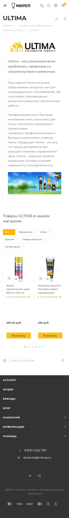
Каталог (9, 380)
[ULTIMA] (34, 46)
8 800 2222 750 (35, 450)
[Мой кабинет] (55, 6)
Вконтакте (30, 476)
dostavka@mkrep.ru (37, 457)
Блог (7, 408)
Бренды (9, 398)
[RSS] (56, 19)
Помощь (10, 436)
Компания (11, 417)
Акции (8, 389)
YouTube (39, 476)
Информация (13, 426)
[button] (25, 347)
